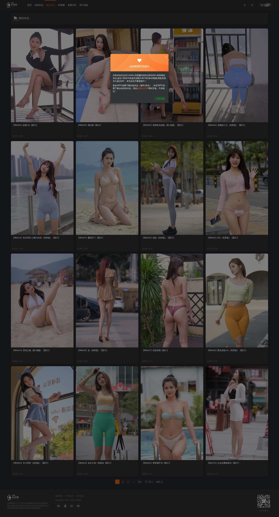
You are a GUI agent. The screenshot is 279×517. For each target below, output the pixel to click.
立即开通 (160, 98)
